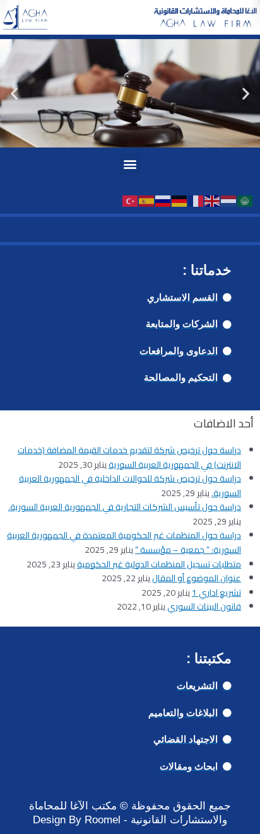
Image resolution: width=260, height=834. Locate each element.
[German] (180, 200)
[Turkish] (130, 200)
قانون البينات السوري (204, 606)
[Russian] (163, 200)
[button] (14, 93)
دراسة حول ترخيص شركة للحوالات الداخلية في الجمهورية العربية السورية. (130, 485)
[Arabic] (245, 200)
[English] (212, 200)
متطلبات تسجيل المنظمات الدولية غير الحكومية (159, 564)
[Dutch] (229, 200)
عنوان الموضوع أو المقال (196, 578)
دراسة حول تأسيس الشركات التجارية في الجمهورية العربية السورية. (124, 507)
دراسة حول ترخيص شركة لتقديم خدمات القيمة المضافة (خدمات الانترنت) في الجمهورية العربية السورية (129, 457)
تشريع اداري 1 (216, 592)
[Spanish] (147, 200)
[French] (196, 200)
